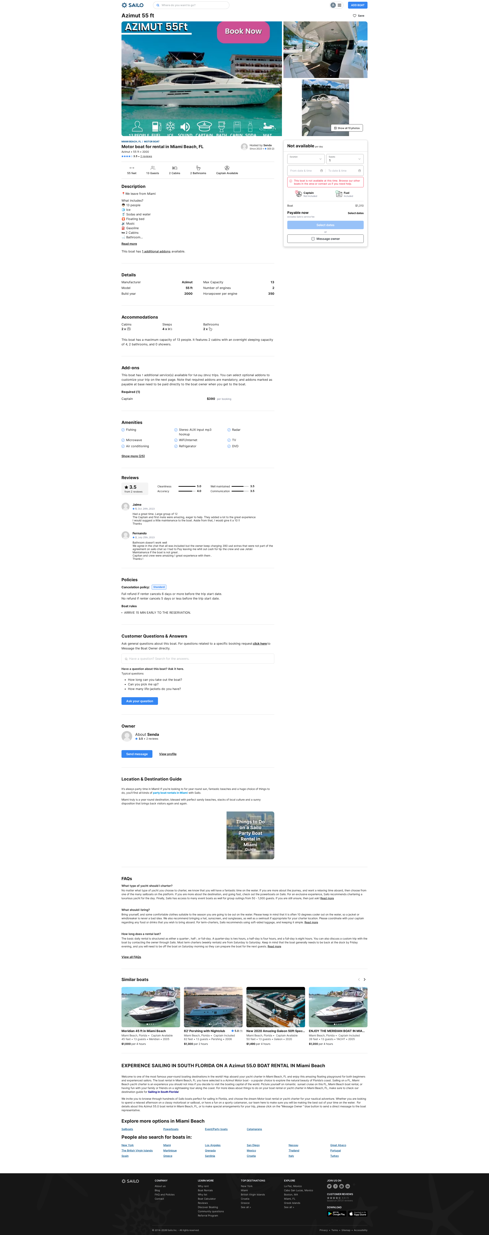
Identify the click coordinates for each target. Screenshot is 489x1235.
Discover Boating (208, 1207)
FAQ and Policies (165, 1194)
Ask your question (139, 701)
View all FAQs (131, 957)
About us (160, 1186)
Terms (334, 1230)
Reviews (203, 1202)
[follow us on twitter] (329, 1186)
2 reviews (146, 156)
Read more (129, 244)
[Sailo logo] (136, 1181)
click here (260, 643)
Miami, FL (289, 1198)
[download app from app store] (358, 1214)
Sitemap (346, 1230)
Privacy (324, 1230)
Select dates (325, 225)
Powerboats (171, 1129)
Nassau (293, 1145)
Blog (157, 1190)
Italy (291, 1155)
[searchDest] (156, 5)
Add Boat (357, 5)
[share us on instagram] (341, 1186)
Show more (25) (133, 456)
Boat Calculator (207, 1198)
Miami (167, 1145)
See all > (246, 1207)
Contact (159, 1198)
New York (127, 1145)
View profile (167, 754)
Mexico (251, 1150)
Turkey (334, 1155)
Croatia (251, 1155)
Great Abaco (338, 1145)
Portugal (335, 1150)
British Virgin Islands (253, 1194)
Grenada (210, 1150)
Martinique (170, 1150)
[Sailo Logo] (132, 5)
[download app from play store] (336, 1214)
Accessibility (361, 1230)
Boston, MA (291, 1194)
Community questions (211, 1211)
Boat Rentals (205, 1190)
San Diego (253, 1145)
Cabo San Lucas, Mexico (298, 1190)
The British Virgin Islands (137, 1150)
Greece (167, 1155)
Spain (125, 1155)
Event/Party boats (216, 1129)
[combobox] (194, 5)
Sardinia (210, 1155)
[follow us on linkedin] (347, 1186)
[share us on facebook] (335, 1186)
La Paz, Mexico (293, 1186)
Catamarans (254, 1129)
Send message (137, 754)
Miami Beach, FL (131, 141)
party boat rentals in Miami (170, 792)
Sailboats (127, 1129)
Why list (202, 1194)
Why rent (203, 1186)
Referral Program (208, 1215)
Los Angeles (213, 1145)
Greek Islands (292, 1202)
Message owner (328, 239)
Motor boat (151, 141)
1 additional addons (156, 251)
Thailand (294, 1150)
